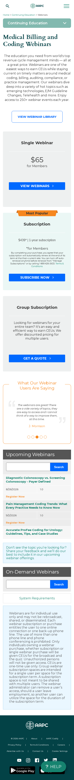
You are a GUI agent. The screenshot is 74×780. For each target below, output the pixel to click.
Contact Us (38, 751)
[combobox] (37, 467)
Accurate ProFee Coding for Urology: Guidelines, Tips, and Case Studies (34, 531)
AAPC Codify (52, 738)
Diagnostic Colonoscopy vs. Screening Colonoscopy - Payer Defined (35, 479)
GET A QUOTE (35, 358)
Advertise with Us (15, 751)
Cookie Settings (59, 751)
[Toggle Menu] (37, 23)
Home (6, 15)
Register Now (15, 496)
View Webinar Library (37, 117)
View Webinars (35, 186)
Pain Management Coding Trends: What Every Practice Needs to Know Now (36, 505)
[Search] (7, 6)
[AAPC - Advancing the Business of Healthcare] (37, 6)
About (34, 738)
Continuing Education (23, 15)
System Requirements (37, 598)
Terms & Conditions (39, 745)
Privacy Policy (14, 745)
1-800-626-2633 (46, 263)
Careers (61, 745)
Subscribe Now (35, 277)
